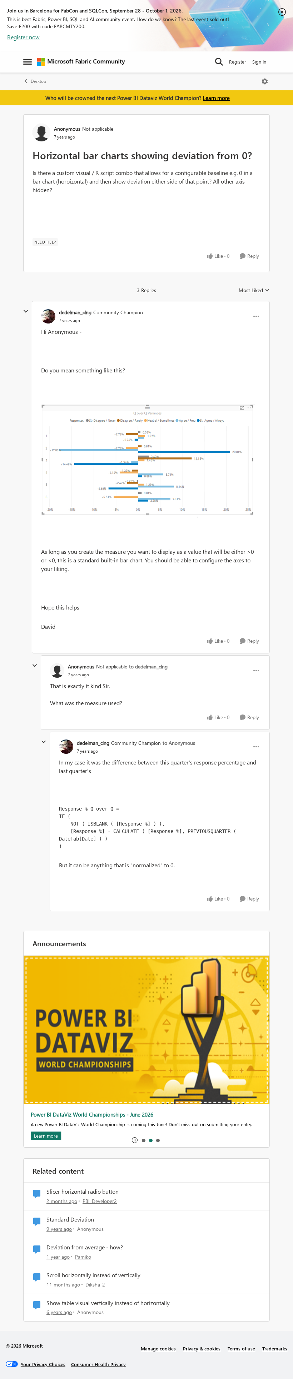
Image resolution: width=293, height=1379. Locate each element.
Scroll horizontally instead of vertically (93, 1275)
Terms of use (241, 1348)
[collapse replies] (25, 311)
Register (237, 62)
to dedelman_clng (148, 666)
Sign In (259, 62)
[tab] (143, 1140)
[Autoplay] (134, 1140)
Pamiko (83, 1256)
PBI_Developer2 (100, 1201)
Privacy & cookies (201, 1348)
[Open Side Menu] (27, 61)
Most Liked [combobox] (254, 290)
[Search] (219, 61)
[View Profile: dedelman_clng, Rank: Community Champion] (48, 316)
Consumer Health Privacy (98, 1364)
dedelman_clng (75, 312)
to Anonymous (179, 742)
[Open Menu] (265, 81)
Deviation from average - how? (84, 1247)
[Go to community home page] (81, 62)
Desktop (38, 81)
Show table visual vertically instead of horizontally (108, 1303)
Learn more (216, 97)
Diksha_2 (95, 1284)
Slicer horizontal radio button (82, 1191)
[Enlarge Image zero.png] (148, 461)
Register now (23, 37)
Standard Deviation (70, 1219)
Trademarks (274, 1348)
